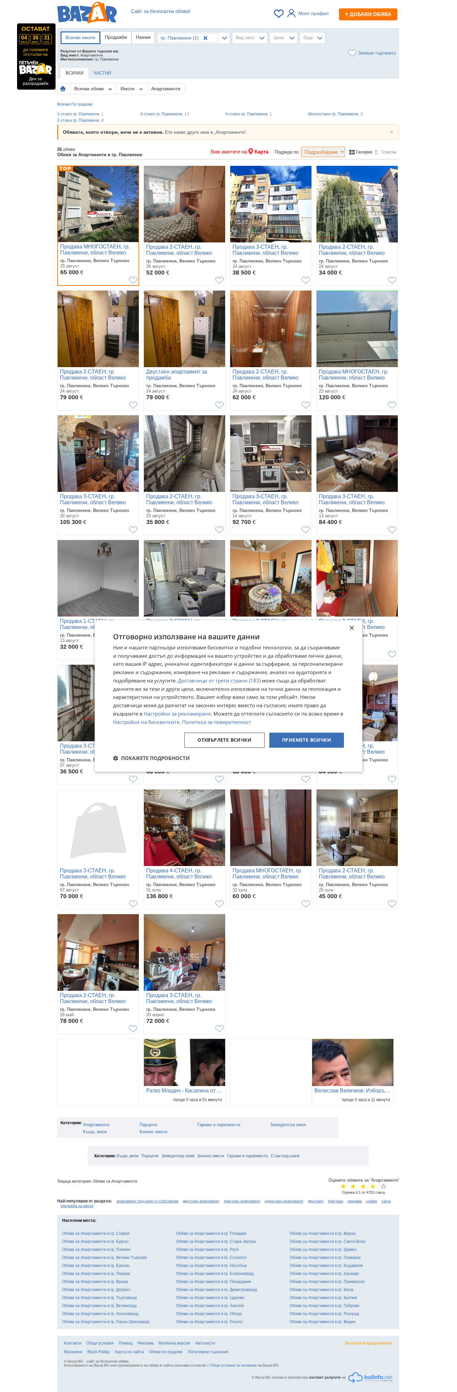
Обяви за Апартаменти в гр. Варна (323, 1233)
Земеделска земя (288, 1124)
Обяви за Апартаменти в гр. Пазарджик (213, 1281)
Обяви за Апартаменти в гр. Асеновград (100, 1313)
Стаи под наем (285, 1156)
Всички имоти (80, 37)
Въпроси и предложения (368, 1343)
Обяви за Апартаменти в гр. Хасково (324, 1273)
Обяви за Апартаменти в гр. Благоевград (215, 1273)
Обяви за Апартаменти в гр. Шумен (323, 1249)
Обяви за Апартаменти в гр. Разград (324, 1313)
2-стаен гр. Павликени (80, 120)
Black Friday (98, 1352)
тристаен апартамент (242, 1201)
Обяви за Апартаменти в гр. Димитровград (216, 1289)
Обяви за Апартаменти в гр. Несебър (211, 1265)
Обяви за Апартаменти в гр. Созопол (211, 1257)
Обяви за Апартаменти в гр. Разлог (209, 1321)
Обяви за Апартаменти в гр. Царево (210, 1297)
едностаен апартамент (284, 1201)
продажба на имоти (77, 1206)
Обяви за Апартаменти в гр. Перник (96, 1273)
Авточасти (205, 1343)
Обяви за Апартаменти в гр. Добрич (96, 1289)
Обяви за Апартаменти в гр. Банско (95, 1265)
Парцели (148, 1124)
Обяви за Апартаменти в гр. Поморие (325, 1257)
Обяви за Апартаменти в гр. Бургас (95, 1241)
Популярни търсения (208, 1352)
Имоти (128, 88)
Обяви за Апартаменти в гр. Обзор (209, 1313)
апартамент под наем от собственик (147, 1201)
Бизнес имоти (153, 1131)
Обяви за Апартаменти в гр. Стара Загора (216, 1241)
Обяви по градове (166, 1352)
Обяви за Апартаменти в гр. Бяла (321, 1289)
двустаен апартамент (201, 1201)
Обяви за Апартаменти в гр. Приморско (327, 1281)
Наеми (143, 37)
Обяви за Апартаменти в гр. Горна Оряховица (106, 1321)
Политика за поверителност (216, 722)
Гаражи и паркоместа (218, 1124)
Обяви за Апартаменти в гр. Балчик (323, 1297)
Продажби (116, 37)
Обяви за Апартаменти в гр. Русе (207, 1249)
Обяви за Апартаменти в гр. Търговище (99, 1297)
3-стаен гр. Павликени (164, 114)
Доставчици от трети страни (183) (219, 680)
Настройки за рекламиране (177, 713)
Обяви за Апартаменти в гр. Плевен (96, 1249)
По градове (82, 104)
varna (386, 1201)
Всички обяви (89, 88)
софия (371, 1201)
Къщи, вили (95, 1131)
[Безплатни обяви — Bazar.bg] (87, 13)
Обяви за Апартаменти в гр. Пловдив (211, 1233)
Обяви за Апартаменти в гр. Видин (323, 1321)
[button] (151, 758)
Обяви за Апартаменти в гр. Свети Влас (328, 1241)
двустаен (316, 1201)
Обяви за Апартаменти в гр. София (95, 1233)
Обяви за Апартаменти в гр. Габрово (324, 1305)
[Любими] (279, 13)
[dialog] (228, 696)
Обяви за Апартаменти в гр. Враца (95, 1281)
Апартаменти (165, 88)
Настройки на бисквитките (146, 722)
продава (355, 1201)
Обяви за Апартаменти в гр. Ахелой (210, 1305)
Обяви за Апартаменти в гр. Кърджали (326, 1265)
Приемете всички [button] (306, 740)
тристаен (335, 1201)
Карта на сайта (129, 1352)
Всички (63, 104)
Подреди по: (287, 151)
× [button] (351, 628)
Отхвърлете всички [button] (224, 740)
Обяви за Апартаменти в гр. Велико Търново (104, 1257)
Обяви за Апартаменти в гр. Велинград (99, 1305)
